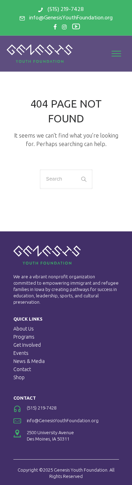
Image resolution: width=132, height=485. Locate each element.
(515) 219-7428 (66, 9)
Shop (19, 377)
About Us (23, 329)
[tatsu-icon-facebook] (55, 27)
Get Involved (27, 345)
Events (21, 353)
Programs (23, 337)
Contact (22, 369)
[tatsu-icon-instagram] (64, 27)
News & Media (29, 361)
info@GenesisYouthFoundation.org (71, 18)
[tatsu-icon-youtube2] (76, 26)
